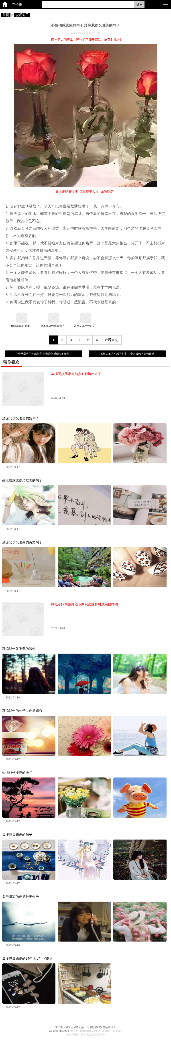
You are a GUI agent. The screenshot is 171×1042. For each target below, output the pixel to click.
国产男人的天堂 (62, 40)
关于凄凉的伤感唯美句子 (20, 896)
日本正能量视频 (66, 191)
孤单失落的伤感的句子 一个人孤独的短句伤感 (127, 353)
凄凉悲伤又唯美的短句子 (20, 418)
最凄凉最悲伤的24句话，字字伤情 (27, 958)
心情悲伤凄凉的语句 (17, 772)
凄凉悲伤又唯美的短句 (19, 648)
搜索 (139, 4)
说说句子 (22, 15)
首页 (5, 15)
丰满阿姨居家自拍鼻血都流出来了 (76, 374)
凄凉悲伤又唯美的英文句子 (22, 542)
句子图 (17, 4)
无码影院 (107, 191)
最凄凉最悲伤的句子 (17, 834)
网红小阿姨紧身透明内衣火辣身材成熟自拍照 (84, 604)
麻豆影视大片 (113, 40)
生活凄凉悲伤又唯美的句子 (22, 480)
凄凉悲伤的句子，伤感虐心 (22, 711)
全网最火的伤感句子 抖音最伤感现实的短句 (43, 353)
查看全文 (111, 340)
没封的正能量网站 (88, 40)
